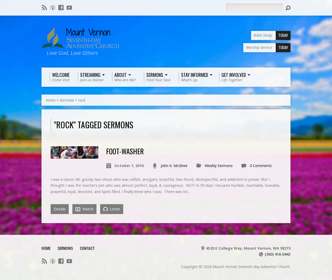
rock (81, 100)
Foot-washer (125, 151)
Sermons (67, 100)
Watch (87, 208)
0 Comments (261, 165)
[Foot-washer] (74, 155)
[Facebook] (61, 7)
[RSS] (44, 7)
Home (51, 100)
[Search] (287, 8)
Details (60, 208)
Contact (87, 248)
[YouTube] (69, 7)
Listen (114, 208)
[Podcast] (52, 7)
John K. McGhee (174, 165)
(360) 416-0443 (277, 254)
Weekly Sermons (219, 165)
